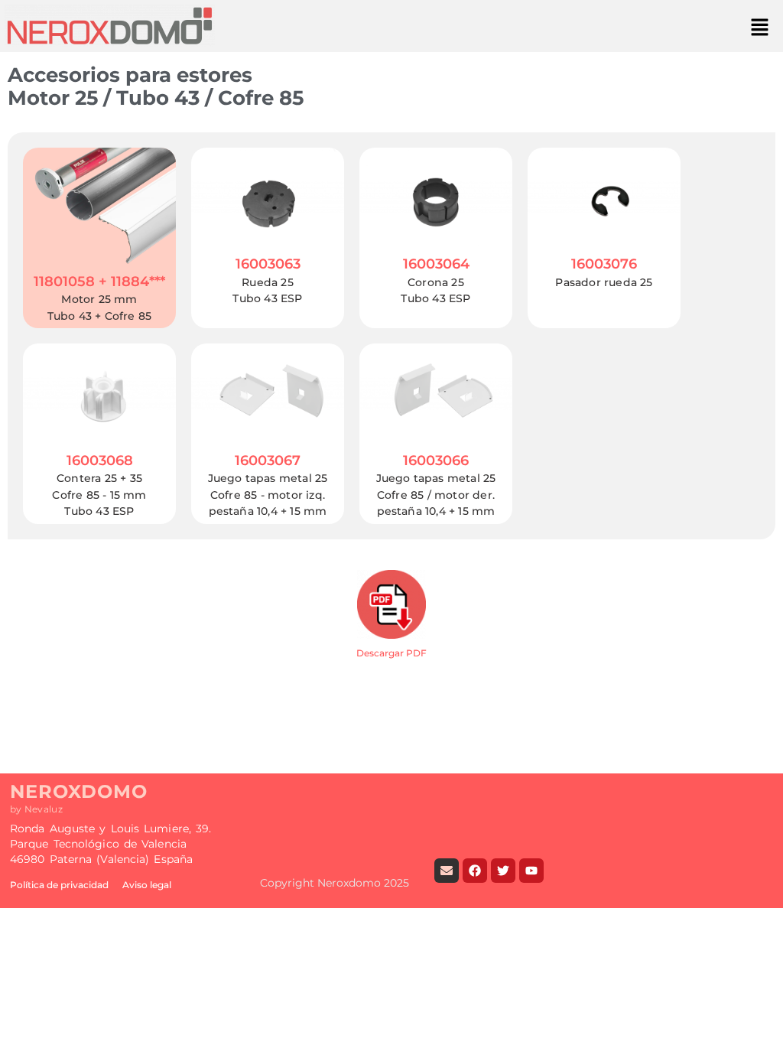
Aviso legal (146, 884)
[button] (760, 27)
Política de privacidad (59, 884)
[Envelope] (446, 870)
